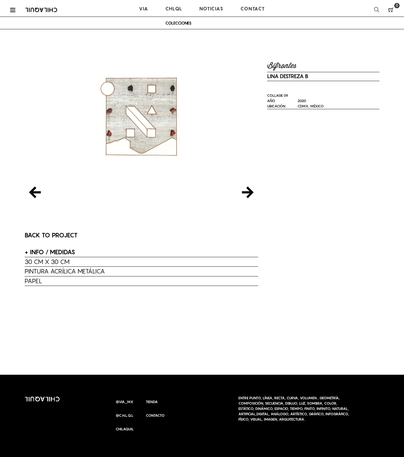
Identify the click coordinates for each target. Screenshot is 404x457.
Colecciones (178, 22)
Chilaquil (125, 429)
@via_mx (124, 402)
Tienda (152, 402)
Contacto (155, 415)
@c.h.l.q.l (124, 415)
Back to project (51, 235)
